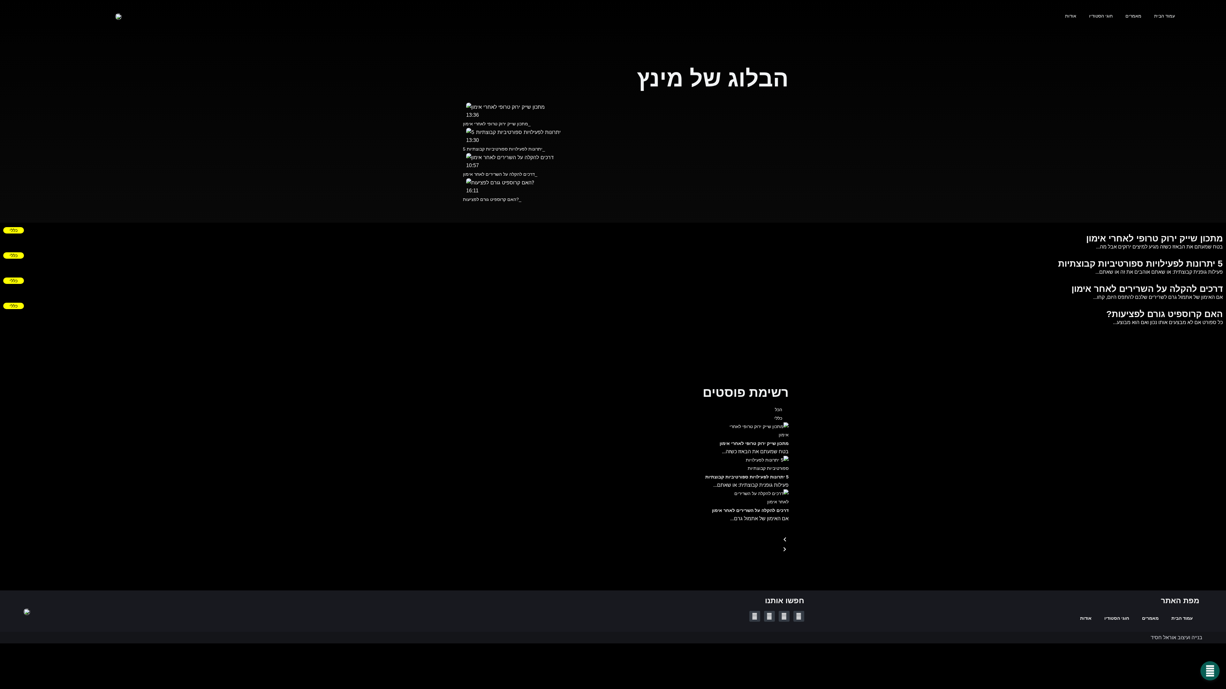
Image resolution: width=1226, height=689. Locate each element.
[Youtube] (784, 616)
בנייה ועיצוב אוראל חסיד (1176, 637)
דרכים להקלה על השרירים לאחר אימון (750, 510)
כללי (14, 230)
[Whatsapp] (769, 616)
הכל (778, 409)
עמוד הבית (1164, 16)
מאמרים (1133, 16)
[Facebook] (798, 616)
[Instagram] (754, 616)
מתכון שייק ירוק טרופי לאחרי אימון (754, 443)
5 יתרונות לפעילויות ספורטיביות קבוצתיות (747, 476)
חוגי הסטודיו (1101, 16)
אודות (1070, 16)
